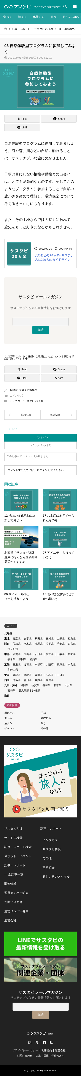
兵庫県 (61, 664)
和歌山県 (13, 669)
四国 (7, 680)
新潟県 (17, 654)
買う (53, 16)
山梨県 (61, 654)
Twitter (36, 1042)
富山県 (28, 654)
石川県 (39, 654)
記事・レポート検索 (18, 847)
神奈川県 (13, 648)
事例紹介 (49, 867)
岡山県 (39, 674)
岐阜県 (11, 659)
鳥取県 (17, 674)
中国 (7, 674)
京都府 (39, 664)
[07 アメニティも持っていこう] (22, 415)
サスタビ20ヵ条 (33, 401)
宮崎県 (11, 690)
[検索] (64, 6)
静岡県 (22, 659)
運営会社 (10, 920)
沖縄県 (36, 690)
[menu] (74, 6)
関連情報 (10, 883)
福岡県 (24, 685)
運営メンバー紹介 (16, 893)
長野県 (72, 654)
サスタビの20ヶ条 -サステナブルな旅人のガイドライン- (54, 257)
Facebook (44, 1042)
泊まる (22, 16)
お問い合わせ (13, 902)
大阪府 (50, 664)
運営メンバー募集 (16, 911)
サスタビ (31, 1070)
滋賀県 (28, 664)
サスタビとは (13, 828)
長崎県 (46, 685)
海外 (7, 695)
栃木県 (28, 643)
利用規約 (46, 1050)
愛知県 (33, 659)
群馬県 (39, 643)
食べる (7, 16)
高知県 (50, 680)
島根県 (28, 674)
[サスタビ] (17, 6)
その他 (44, 728)
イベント (9, 728)
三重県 (17, 664)
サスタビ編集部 (28, 390)
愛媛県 (39, 680)
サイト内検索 (13, 838)
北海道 (8, 633)
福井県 (50, 654)
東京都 (72, 643)
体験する (38, 16)
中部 (7, 654)
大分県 (68, 685)
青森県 (17, 638)
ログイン (42, 470)
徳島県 (17, 680)
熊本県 (57, 685)
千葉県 (61, 643)
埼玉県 (50, 643)
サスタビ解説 (52, 849)
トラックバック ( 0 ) (40, 445)
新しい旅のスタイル (56, 876)
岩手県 (28, 638)
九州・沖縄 (10, 685)
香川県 (28, 680)
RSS (51, 1042)
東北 (7, 638)
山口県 (61, 674)
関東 (7, 643)
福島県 (72, 638)
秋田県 (39, 638)
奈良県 (72, 664)
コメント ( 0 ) (40, 437)
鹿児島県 (24, 690)
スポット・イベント (18, 856)
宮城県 (50, 638)
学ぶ (43, 712)
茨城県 (17, 643)
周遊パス (9, 712)
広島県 (50, 674)
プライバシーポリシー (25, 1050)
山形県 (61, 638)
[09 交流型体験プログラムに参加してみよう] (59, 415)
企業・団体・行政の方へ (50, 1055)
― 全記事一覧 (13, 874)
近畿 (7, 664)
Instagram (29, 1042)
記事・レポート (14, 865)
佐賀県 (35, 685)
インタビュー (52, 840)
